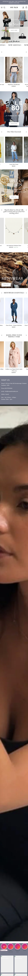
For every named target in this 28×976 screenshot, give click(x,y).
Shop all (14, 197)
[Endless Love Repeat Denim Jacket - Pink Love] (14, 354)
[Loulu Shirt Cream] (14, 150)
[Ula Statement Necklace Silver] (14, 231)
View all (14, 54)
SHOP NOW (14, 123)
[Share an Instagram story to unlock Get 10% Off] (4, 946)
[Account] (23, 7)
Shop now (14, 30)
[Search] (5, 7)
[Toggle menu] (1, 7)
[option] (14, 26)
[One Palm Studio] (14, 7)
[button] (9, 41)
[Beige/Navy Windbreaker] (14, 70)
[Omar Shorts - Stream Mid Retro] (14, 311)
